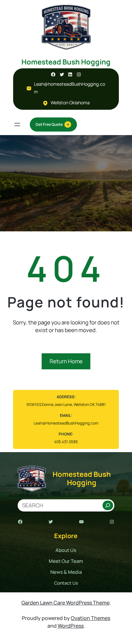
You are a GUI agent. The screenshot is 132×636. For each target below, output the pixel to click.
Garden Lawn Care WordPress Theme (65, 602)
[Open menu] (17, 124)
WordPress (71, 625)
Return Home (66, 361)
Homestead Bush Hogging (66, 62)
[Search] (108, 505)
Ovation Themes (90, 618)
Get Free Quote (49, 124)
